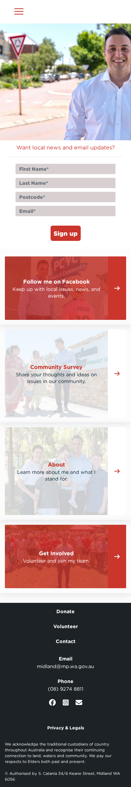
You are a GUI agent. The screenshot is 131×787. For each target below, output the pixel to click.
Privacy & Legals (65, 727)
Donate (65, 611)
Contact (66, 641)
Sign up (66, 233)
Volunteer (65, 626)
